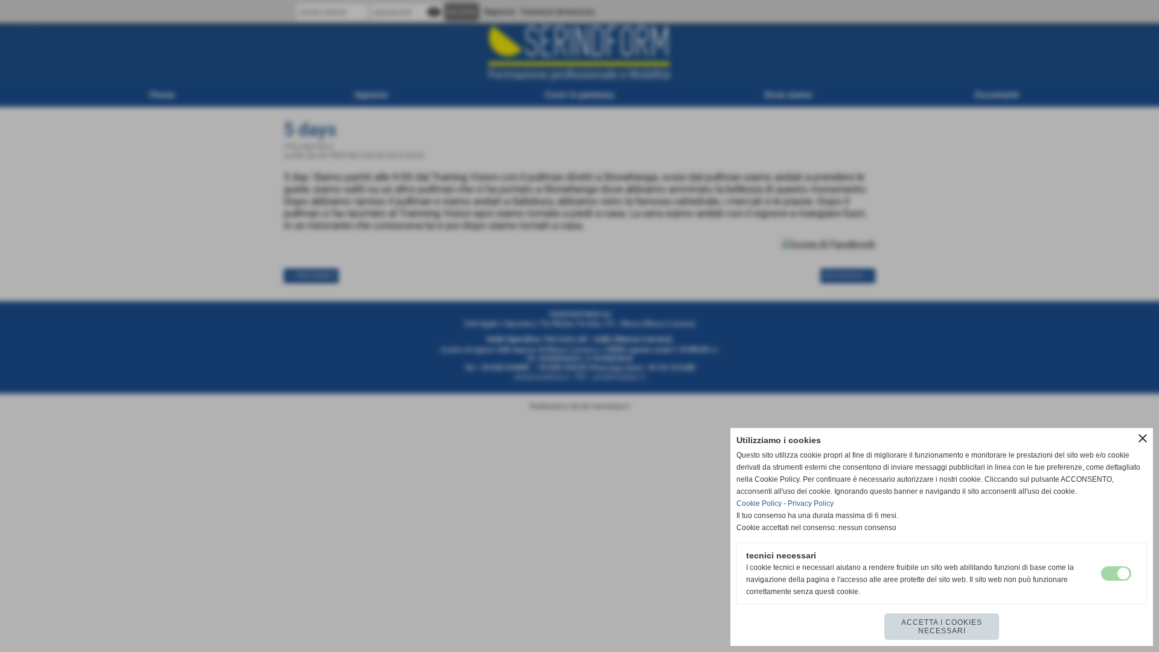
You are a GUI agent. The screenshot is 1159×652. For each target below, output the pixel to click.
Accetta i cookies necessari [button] (941, 626)
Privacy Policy (811, 503)
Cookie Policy (759, 503)
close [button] (1142, 438)
